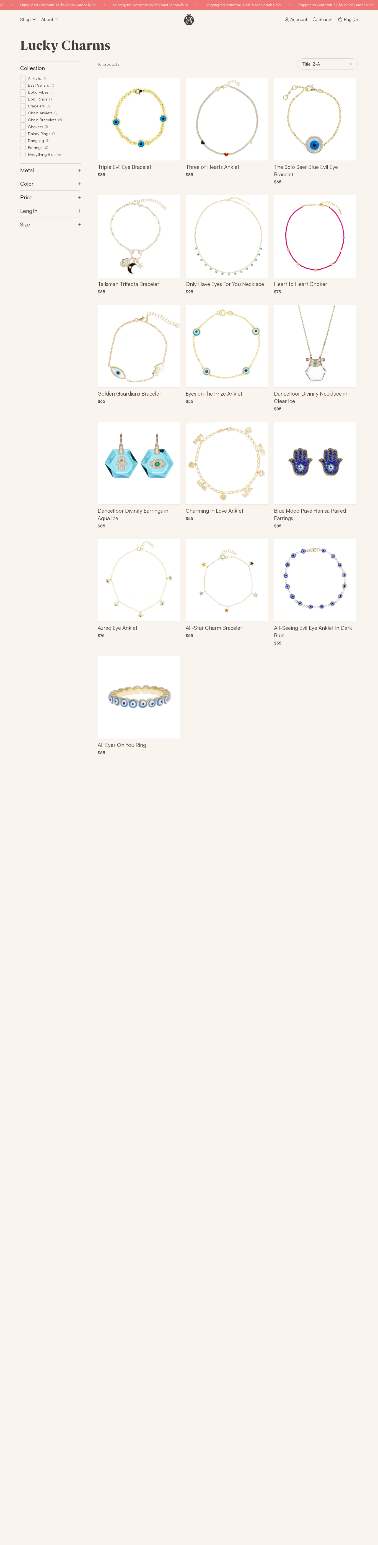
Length (28, 210)
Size (25, 224)
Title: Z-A (311, 64)
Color (26, 183)
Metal (27, 170)
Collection (32, 68)
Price (26, 197)
